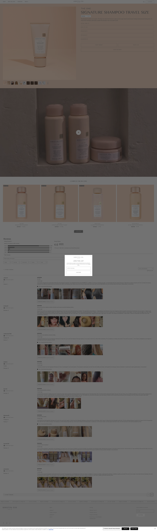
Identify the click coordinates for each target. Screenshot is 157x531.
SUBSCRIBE (78, 272)
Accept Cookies (134, 528)
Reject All (125, 528)
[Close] (155, 528)
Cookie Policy (51, 529)
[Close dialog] (91, 256)
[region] (78, 529)
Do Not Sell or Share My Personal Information (112, 528)
